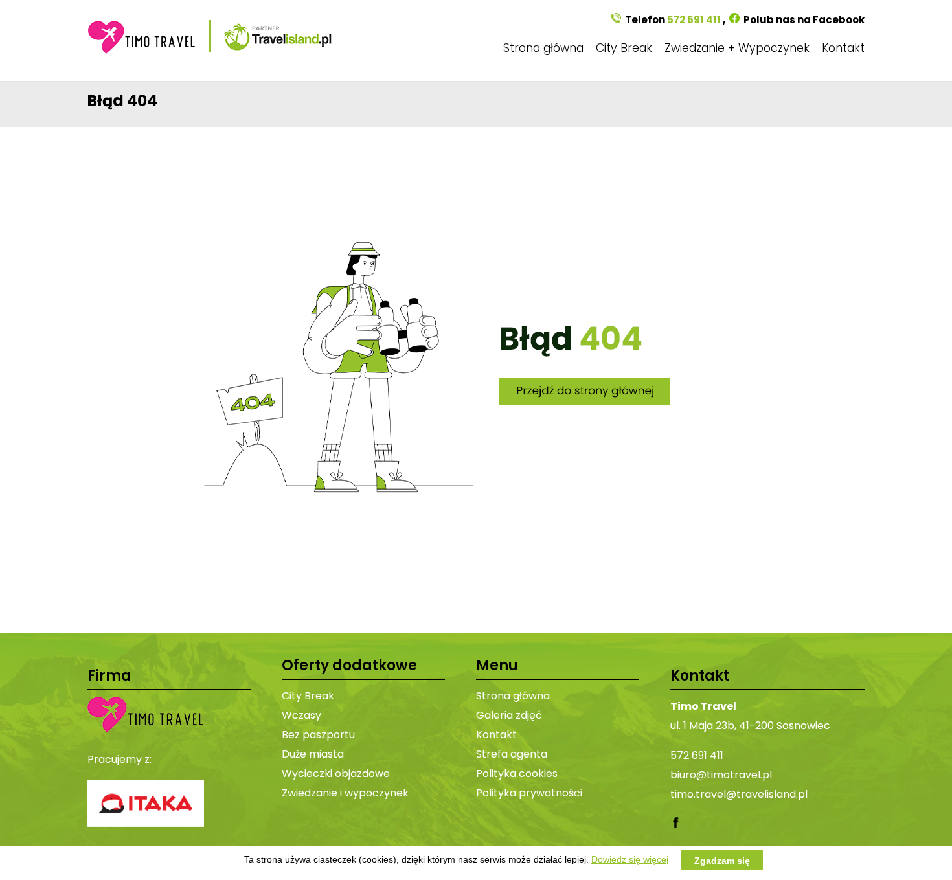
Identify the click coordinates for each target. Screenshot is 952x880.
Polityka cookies (517, 773)
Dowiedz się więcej (629, 859)
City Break (624, 48)
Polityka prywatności (529, 792)
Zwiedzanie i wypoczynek (345, 792)
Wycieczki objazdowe (336, 773)
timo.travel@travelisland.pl (739, 794)
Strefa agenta (511, 754)
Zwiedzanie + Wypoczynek (737, 48)
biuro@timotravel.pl (721, 774)
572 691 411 (694, 20)
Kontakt (843, 48)
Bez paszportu (318, 734)
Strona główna (543, 48)
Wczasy (301, 715)
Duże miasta (313, 754)
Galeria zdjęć (509, 715)
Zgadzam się (722, 860)
